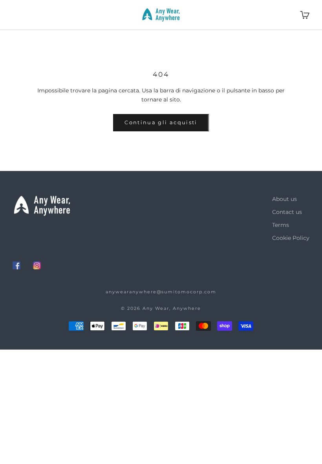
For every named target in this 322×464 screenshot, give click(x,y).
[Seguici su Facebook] (16, 265)
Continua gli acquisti (160, 122)
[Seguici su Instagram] (37, 265)
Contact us (287, 211)
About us (284, 199)
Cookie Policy (290, 237)
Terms (280, 224)
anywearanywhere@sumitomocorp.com (161, 292)
